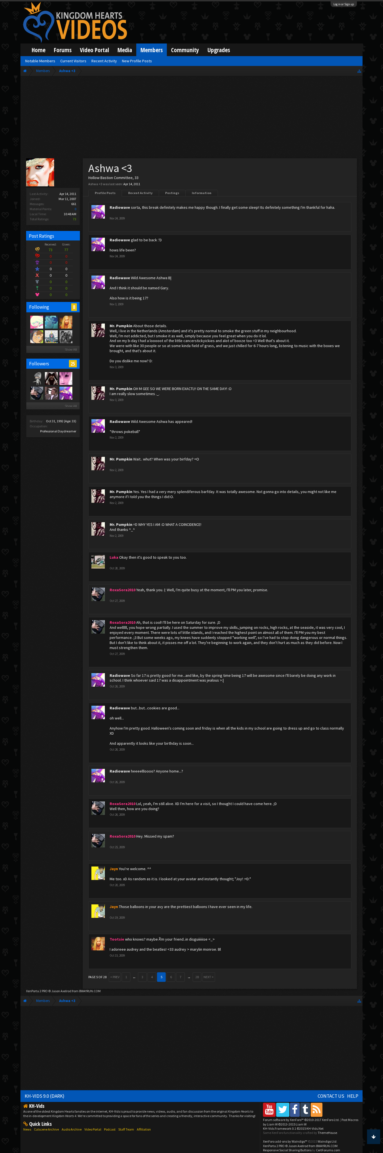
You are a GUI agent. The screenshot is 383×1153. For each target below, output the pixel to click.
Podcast (110, 1129)
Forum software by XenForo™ (301, 1120)
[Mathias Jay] (36, 336)
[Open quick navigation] (359, 71)
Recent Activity (140, 193)
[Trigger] (36, 322)
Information (201, 193)
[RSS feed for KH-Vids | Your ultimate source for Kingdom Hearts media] (316, 1109)
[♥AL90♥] (65, 378)
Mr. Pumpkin (121, 325)
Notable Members (40, 60)
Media (124, 50)
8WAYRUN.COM (90, 991)
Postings (172, 193)
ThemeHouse (327, 1133)
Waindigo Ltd (327, 1141)
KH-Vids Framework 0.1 (293, 1128)
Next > (209, 977)
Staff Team (126, 1129)
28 (197, 977)
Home (38, 50)
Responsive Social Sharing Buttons (287, 1150)
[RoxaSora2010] (36, 393)
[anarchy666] (51, 378)
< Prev (114, 977)
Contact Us (331, 1096)
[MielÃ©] (36, 378)
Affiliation (144, 1129)
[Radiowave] (65, 393)
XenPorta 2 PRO (37, 991)
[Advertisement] (191, 118)
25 (73, 363)
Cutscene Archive (46, 1129)
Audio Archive (72, 1129)
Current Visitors (73, 60)
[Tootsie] (65, 322)
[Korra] (51, 322)
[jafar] (51, 393)
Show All (71, 349)
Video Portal (94, 50)
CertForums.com (328, 1150)
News (27, 1129)
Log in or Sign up (343, 4)
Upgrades (218, 50)
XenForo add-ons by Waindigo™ (285, 1141)
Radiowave (120, 207)
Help (352, 1096)
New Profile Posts (137, 60)
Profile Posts (105, 193)
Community (185, 50)
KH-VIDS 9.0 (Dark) (44, 1096)
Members (151, 50)
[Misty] (51, 336)
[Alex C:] (65, 336)
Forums (62, 50)
